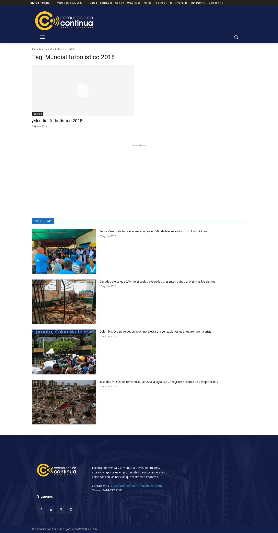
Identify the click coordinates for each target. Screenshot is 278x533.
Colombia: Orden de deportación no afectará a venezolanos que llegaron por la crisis (155, 331)
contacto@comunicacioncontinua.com (136, 486)
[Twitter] (61, 509)
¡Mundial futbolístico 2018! (57, 120)
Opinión (37, 113)
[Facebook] (41, 509)
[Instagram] (51, 509)
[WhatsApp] (71, 509)
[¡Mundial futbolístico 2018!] (83, 90)
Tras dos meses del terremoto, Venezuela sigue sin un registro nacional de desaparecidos (159, 382)
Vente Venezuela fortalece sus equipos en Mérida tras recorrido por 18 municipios (153, 231)
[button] (236, 37)
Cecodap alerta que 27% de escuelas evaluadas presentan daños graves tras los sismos (157, 281)
